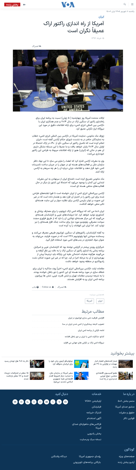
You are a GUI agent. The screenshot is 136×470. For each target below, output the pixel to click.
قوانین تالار (128, 418)
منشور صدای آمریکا (124, 407)
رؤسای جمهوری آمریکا (90, 456)
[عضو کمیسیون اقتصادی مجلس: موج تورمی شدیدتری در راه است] (125, 376)
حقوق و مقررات (126, 412)
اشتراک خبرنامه (93, 412)
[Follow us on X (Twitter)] (52, 401)
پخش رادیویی (94, 433)
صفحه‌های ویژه (126, 456)
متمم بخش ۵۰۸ (126, 401)
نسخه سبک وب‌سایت (90, 439)
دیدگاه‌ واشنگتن (59, 456)
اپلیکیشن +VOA (93, 401)
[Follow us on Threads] (34, 401)
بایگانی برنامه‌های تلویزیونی (87, 462)
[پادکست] (21, 401)
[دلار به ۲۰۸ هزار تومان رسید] (37, 364)
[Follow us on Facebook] (65, 401)
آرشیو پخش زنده (126, 462)
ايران (101, 17)
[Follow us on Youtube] (46, 401)
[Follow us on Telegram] (59, 401)
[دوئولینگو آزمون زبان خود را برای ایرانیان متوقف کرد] (81, 364)
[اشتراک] (15, 401)
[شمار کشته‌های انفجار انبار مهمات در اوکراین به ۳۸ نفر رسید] (125, 364)
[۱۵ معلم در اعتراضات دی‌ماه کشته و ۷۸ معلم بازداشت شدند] (37, 376)
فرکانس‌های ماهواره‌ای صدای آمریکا (86, 426)
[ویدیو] (24, 5)
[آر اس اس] (27, 401)
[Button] (36, 46)
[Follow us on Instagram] (40, 401)
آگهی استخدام (94, 418)
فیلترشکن (96, 407)
